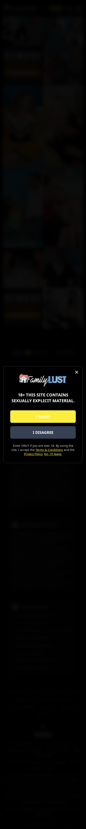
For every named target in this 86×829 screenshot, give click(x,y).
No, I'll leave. (53, 454)
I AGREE (43, 416)
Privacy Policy (33, 454)
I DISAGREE (43, 432)
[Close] (76, 372)
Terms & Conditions (49, 450)
